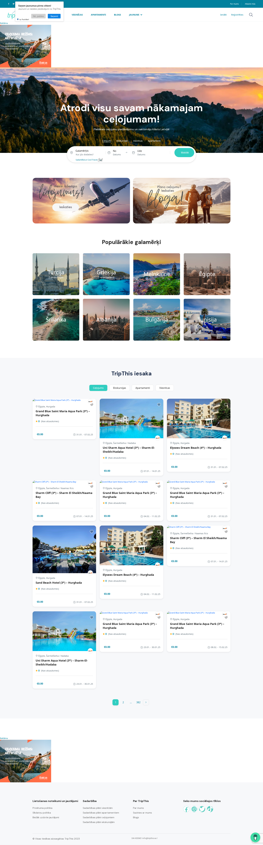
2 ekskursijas (56, 277)
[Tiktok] (210, 809)
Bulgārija (156, 319)
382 (138, 702)
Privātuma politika (42, 808)
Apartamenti (98, 14)
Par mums (234, 4)
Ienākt (223, 14)
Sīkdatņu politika (42, 812)
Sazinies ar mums (142, 812)
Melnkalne (157, 274)
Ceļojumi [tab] (106, 140)
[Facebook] (186, 809)
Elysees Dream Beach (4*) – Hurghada (195, 448)
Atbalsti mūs (250, 4)
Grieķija (106, 272)
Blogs (117, 14)
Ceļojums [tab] (98, 388)
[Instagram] (194, 809)
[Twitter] (202, 809)
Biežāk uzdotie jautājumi (46, 817)
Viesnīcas (77, 14)
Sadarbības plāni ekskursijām (99, 822)
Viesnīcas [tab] (138, 140)
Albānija (106, 319)
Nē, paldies (38, 16)
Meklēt (185, 152)
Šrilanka (56, 319)
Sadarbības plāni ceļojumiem (98, 817)
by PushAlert (24, 19)
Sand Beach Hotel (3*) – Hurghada (59, 582)
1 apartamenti (106, 277)
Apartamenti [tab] (154, 140)
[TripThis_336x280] (25, 45)
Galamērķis (82, 150)
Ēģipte (207, 274)
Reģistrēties (237, 14)
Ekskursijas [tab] (122, 140)
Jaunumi (134, 14)
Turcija (56, 272)
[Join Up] (90, 401)
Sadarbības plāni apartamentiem (101, 812)
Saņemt (54, 16)
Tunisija (207, 319)
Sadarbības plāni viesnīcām (98, 808)
